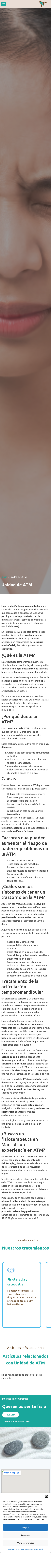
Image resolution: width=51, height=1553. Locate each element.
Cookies (11, 1549)
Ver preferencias (25, 1543)
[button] (46, 1496)
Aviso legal (38, 1549)
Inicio (4, 577)
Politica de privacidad (24, 1549)
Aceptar (25, 1527)
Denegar (25, 1535)
